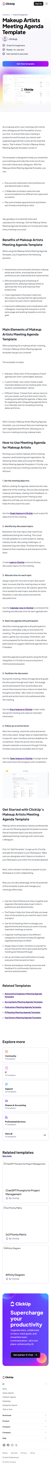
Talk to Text (7, 1409)
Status (5, 1453)
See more (7, 1156)
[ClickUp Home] (8, 4)
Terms (32, 1453)
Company (6, 1432)
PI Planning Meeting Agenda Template (22, 1012)
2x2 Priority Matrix (16, 1234)
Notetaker (7, 1401)
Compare (6, 1427)
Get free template (25, 63)
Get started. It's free (23, 1355)
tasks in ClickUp (16, 562)
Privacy (24, 1453)
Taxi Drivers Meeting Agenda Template (23, 1017)
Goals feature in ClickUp (21, 513)
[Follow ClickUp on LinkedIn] (4, 1445)
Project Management (20, 15)
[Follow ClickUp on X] (16, 1445)
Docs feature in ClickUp (21, 709)
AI (3, 1384)
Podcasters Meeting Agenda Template (23, 1007)
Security (14, 1453)
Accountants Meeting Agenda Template (24, 1002)
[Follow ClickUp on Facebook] (8, 1445)
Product (5, 1421)
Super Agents (8, 1393)
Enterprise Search (10, 1405)
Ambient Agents (9, 1397)
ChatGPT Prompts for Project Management (23, 1192)
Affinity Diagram (15, 1274)
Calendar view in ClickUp (21, 608)
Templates (6, 15)
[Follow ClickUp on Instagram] (12, 1445)
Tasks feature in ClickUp (21, 758)
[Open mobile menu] (47, 4)
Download (6, 1415)
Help (4, 1438)
